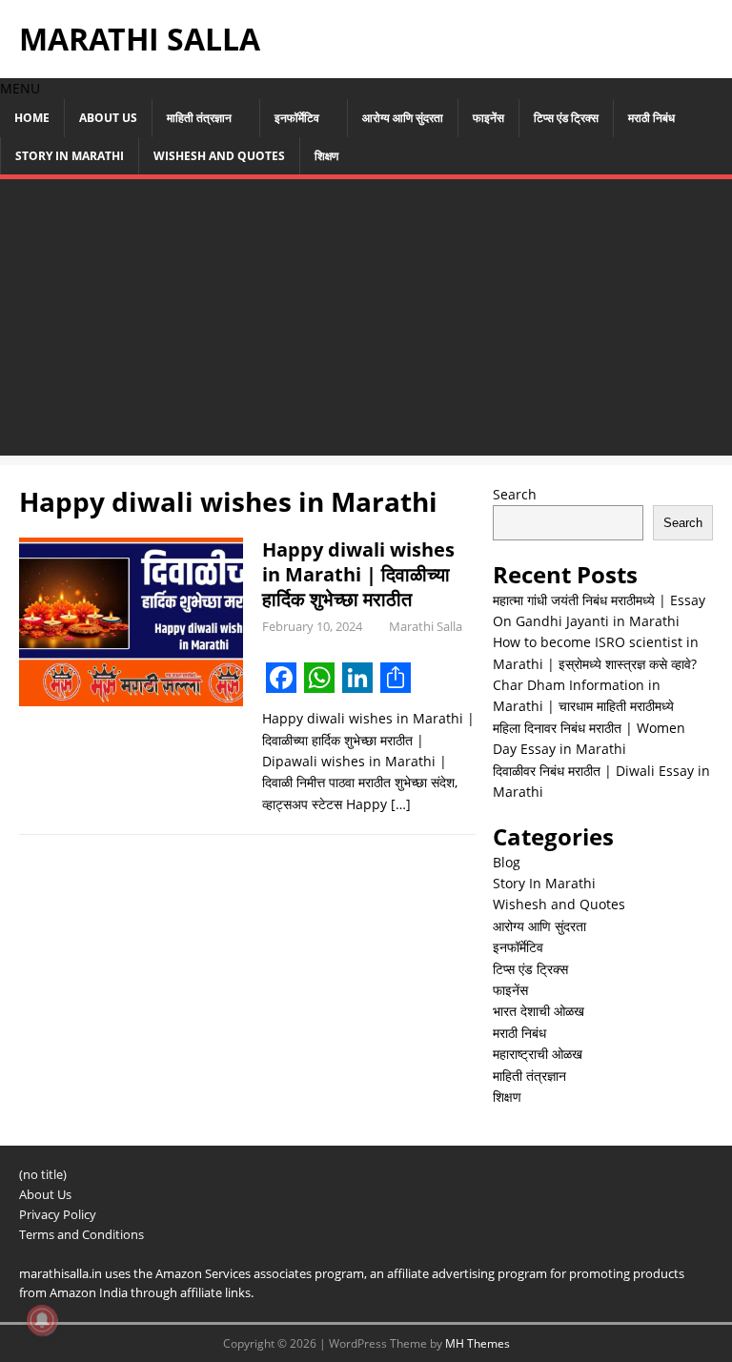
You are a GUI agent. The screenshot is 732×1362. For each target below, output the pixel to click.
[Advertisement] (366, 322)
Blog (506, 862)
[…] (401, 804)
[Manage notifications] (42, 1320)
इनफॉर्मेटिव (296, 118)
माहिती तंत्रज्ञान (199, 118)
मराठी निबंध (651, 118)
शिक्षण (326, 156)
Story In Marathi (69, 156)
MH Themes (477, 1343)
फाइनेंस (488, 118)
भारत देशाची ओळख (538, 1011)
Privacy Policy (57, 1214)
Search (515, 494)
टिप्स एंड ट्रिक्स (566, 118)
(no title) (43, 1174)
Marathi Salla (425, 626)
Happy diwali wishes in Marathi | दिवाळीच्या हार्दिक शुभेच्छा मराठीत (358, 574)
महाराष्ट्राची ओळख (537, 1054)
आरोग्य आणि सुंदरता (402, 118)
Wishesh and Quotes (219, 156)
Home (32, 118)
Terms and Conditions (81, 1234)
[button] (20, 88)
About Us (108, 118)
